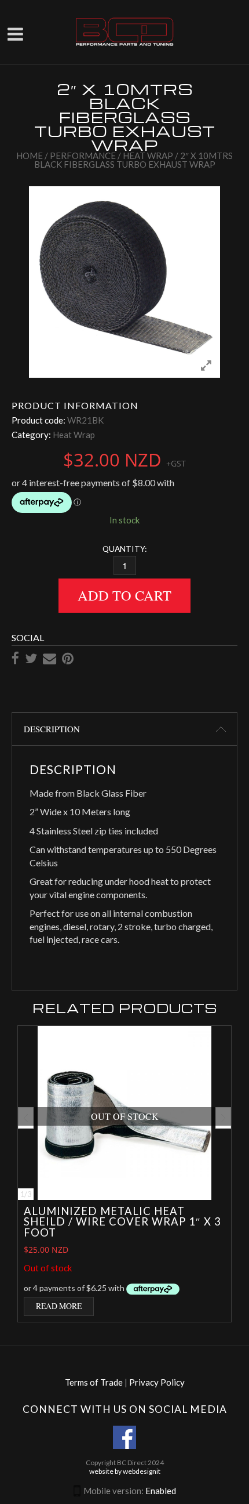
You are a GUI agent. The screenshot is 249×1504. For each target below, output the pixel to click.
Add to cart (124, 595)
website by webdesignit (124, 1471)
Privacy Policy (157, 1382)
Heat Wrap (148, 155)
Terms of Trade (94, 1382)
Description (52, 729)
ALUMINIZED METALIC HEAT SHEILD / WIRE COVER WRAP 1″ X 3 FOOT (122, 1222)
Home (29, 155)
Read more (59, 1305)
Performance (83, 155)
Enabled (160, 1490)
